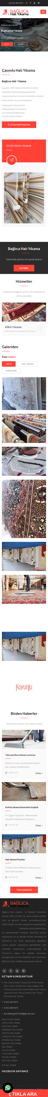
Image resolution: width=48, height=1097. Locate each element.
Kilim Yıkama (13, 327)
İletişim (20, 44)
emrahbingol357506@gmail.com (19, 1013)
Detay (7, 44)
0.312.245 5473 (11, 1001)
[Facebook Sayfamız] (30, 3)
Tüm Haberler (24, 890)
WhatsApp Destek (20, 124)
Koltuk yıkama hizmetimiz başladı (21, 807)
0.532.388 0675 (16, 3)
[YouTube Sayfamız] (34, 3)
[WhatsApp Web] (26, 3)
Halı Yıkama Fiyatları (15, 859)
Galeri (12, 357)
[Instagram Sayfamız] (39, 3)
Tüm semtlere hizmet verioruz (20, 755)
